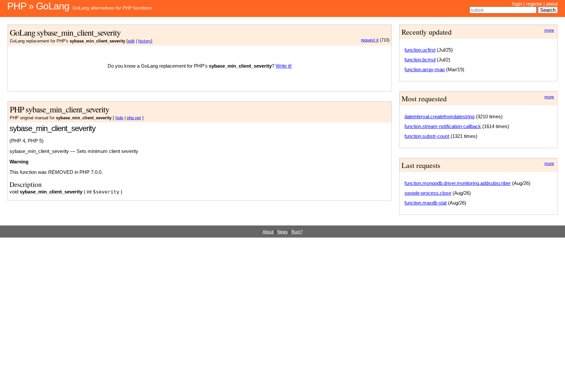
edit (131, 41)
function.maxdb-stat (425, 203)
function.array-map (424, 69)
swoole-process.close (427, 193)
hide (119, 118)
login (517, 4)
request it (370, 40)
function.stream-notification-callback (442, 126)
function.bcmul (420, 59)
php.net (134, 118)
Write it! (284, 66)
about (552, 4)
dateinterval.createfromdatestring (439, 116)
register (534, 4)
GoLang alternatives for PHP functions (112, 7)
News (282, 232)
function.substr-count (426, 136)
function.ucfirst (420, 50)
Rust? (296, 232)
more (549, 30)
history (144, 41)
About (268, 232)
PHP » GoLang (38, 6)
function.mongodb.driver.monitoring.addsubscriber (457, 183)
